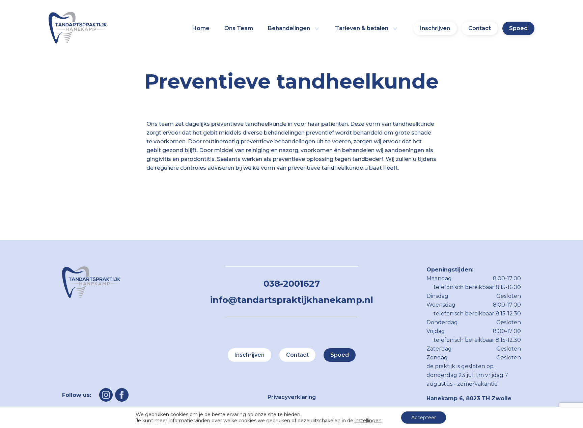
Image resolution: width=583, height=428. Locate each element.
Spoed (518, 28)
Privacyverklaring (292, 397)
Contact (479, 28)
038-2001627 (291, 283)
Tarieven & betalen (361, 28)
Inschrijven (435, 28)
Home (201, 28)
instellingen (368, 421)
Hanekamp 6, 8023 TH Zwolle (468, 398)
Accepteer (423, 417)
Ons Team (238, 28)
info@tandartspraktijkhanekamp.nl (291, 299)
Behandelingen (289, 28)
